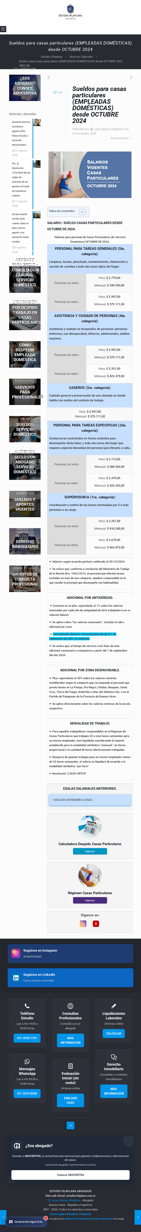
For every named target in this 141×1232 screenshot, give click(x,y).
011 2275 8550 (27, 1093)
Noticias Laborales (81, 56)
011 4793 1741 (27, 1038)
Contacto (85, 1214)
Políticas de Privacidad (76, 1218)
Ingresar (90, 851)
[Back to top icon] (70, 1125)
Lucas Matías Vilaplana (107, 129)
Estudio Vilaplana (51, 56)
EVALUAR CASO (70, 1100)
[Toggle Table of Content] (81, 212)
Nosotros (72, 1214)
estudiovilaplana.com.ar (81, 1195)
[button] (26, 1222)
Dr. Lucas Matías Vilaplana (64, 1200)
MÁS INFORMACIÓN (70, 1040)
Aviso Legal (57, 1214)
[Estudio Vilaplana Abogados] (70, 12)
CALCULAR (113, 1033)
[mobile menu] (3, 29)
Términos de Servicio (102, 1218)
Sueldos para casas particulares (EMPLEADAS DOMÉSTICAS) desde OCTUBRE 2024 (70, 61)
